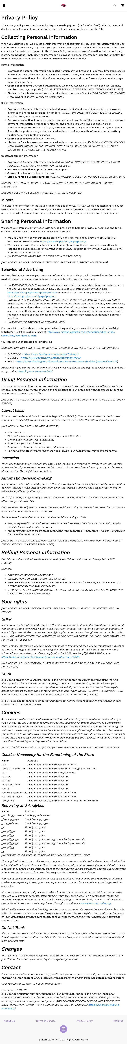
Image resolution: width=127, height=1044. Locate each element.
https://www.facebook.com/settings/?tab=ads (50, 354)
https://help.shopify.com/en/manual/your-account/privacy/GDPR (40, 657)
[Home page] (63, 5)
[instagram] (63, 1029)
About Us (9, 1020)
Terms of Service (46, 1020)
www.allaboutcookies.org (95, 903)
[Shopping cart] (123, 6)
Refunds (118, 1020)
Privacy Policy (84, 1020)
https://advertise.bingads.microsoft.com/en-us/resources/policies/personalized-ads (66, 361)
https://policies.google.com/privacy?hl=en (32, 292)
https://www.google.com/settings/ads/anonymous (50, 357)
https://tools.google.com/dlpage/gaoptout (31, 296)
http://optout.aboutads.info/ (35, 371)
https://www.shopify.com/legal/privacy (62, 241)
